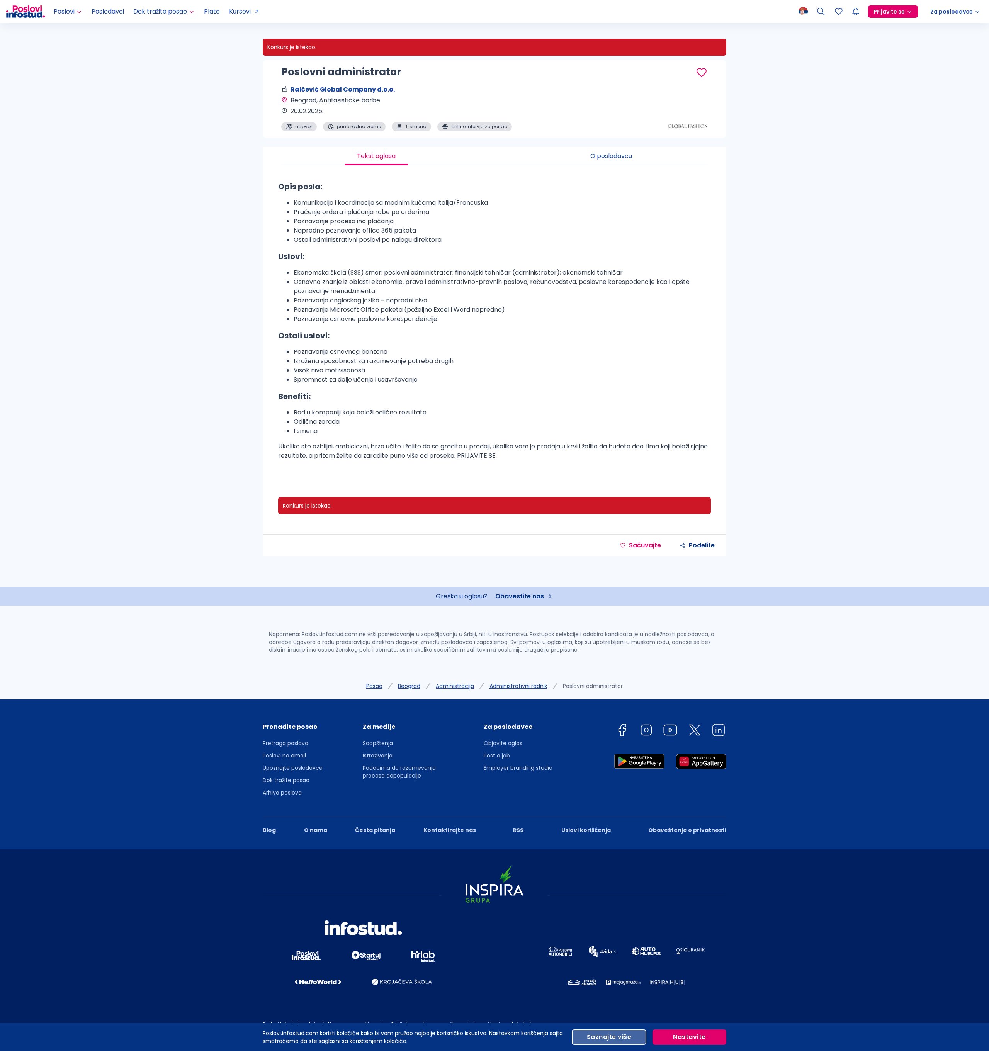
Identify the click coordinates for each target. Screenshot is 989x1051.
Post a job (497, 755)
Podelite (702, 545)
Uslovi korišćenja (586, 830)
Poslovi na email (284, 755)
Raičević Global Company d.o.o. (343, 89)
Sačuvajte (645, 545)
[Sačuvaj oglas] (701, 72)
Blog (269, 830)
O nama (315, 830)
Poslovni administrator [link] (593, 686)
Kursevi (240, 11)
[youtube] (670, 731)
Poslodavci (108, 11)
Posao (374, 686)
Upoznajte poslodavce (293, 768)
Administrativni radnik (518, 686)
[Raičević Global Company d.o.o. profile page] (687, 112)
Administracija (455, 686)
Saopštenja (378, 743)
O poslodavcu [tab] (611, 155)
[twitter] (694, 731)
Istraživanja (378, 755)
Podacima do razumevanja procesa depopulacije (399, 771)
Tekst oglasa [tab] (376, 155)
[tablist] (494, 156)
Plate (212, 11)
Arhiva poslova (282, 792)
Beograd (409, 686)
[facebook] (622, 731)
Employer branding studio (518, 768)
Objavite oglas (503, 743)
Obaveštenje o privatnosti (687, 830)
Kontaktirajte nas (449, 830)
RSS (518, 830)
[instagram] (646, 731)
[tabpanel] (494, 323)
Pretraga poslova (285, 743)
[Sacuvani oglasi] (838, 11)
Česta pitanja (375, 830)
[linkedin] (718, 731)
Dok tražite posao (286, 780)
